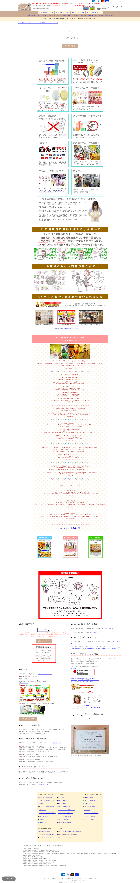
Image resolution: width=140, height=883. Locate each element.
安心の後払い (42, 803)
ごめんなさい (75, 15)
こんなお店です (93, 678)
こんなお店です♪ (88, 803)
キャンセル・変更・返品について (66, 816)
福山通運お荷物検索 (101, 648)
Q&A (96, 15)
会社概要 (101, 15)
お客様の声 (90, 15)
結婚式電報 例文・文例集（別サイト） (67, 834)
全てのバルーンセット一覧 (62, 12)
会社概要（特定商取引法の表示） (79, 678)
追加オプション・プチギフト (94, 12)
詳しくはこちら (43, 641)
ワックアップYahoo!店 (76, 681)
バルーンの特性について (45, 837)
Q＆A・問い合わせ (43, 816)
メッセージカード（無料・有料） (66, 810)
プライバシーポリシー (89, 800)
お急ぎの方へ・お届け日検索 (63, 15)
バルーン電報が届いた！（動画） (47, 834)
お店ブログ (87, 705)
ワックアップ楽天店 (88, 681)
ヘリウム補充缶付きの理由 (45, 797)
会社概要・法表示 (88, 797)
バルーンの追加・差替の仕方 (65, 813)
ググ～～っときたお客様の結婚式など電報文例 (69, 831)
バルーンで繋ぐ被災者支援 (92, 707)
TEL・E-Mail (74, 668)
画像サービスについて (63, 819)
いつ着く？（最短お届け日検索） (47, 813)
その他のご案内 (109, 15)
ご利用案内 (83, 15)
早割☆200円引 (31, 15)
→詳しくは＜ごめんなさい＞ (45, 674)
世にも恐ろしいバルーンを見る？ (66, 837)
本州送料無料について (63, 800)
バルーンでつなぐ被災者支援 (91, 813)
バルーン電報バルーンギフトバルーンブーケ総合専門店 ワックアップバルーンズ (38, 23)
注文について (61, 797)
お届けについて (62, 803)
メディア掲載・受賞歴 (83, 680)
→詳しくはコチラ (23, 683)
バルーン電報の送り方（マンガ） (47, 800)
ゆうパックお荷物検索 (88, 648)
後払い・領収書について (64, 806)
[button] (113, 7)
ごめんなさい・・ (94, 680)
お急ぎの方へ (42, 810)
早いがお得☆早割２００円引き (66, 822)
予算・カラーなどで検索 (78, 12)
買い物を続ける (70, 46)
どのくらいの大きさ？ (44, 831)
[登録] (108, 719)
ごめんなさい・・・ (44, 822)
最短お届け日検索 (28, 719)
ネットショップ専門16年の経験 (46, 806)
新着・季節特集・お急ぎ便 (46, 12)
